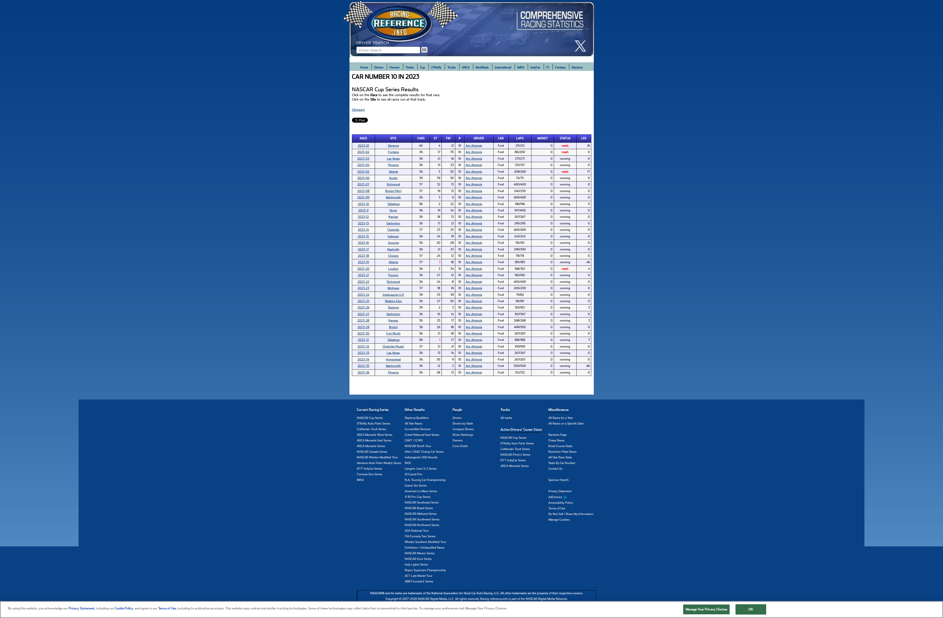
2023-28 (363, 320)
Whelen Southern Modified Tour (425, 542)
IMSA (520, 67)
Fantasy (560, 67)
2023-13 (363, 223)
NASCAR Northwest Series (422, 525)
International (503, 67)
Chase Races (556, 440)
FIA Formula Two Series (420, 536)
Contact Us (555, 468)
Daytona (393, 145)
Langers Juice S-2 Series (421, 468)
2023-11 (363, 210)
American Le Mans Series (421, 491)
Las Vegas (393, 158)
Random (577, 67)
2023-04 (363, 165)
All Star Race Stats (560, 457)
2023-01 (363, 145)
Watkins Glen (393, 301)
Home (364, 67)
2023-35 (363, 366)
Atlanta (393, 171)
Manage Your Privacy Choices (706, 609)
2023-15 (363, 236)
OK (751, 609)
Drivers (378, 67)
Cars (421, 138)
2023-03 (363, 158)
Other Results (415, 410)
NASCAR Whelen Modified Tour (377, 457)
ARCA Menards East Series (374, 440)
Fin (448, 138)
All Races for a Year (560, 418)
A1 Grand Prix (413, 474)
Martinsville (393, 197)
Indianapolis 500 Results (421, 457)
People (457, 410)
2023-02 (363, 152)
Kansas (393, 217)
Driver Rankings (463, 435)
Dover (393, 210)
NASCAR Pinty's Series (515, 454)
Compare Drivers (463, 429)
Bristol (393, 327)
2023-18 (363, 256)
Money (542, 138)
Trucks (451, 67)
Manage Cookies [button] (559, 519)
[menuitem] (572, 497)
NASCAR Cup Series (370, 418)
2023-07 (363, 184)
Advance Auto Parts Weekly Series (379, 463)
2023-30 (363, 333)
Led (583, 138)
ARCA (466, 67)
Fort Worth (393, 333)
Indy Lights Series (416, 564)
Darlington (393, 223)
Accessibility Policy (560, 502)
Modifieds (482, 67)
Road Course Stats (560, 446)
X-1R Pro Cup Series (417, 497)
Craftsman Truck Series (371, 429)
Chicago (393, 256)
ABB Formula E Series (419, 581)
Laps (520, 138)
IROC (408, 463)
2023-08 (363, 191)
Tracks (410, 67)
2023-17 (363, 249)
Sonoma (393, 243)
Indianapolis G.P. (393, 294)
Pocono (393, 275)
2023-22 (363, 281)
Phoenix (393, 165)
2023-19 (363, 262)
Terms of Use (556, 508)
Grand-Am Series (416, 485)
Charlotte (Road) (393, 346)
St (435, 138)
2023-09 (363, 197)
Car (501, 138)
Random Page (557, 435)
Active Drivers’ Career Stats (521, 429)
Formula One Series (369, 474)
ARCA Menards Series (371, 446)
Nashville (393, 249)
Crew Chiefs (460, 446)
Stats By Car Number (561, 463)
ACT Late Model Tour (418, 576)
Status (565, 138)
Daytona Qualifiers (417, 418)
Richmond (393, 184)
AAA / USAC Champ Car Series (424, 451)
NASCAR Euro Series (418, 559)
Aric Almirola (474, 145)
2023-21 (363, 275)
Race (363, 138)
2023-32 (363, 346)
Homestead (393, 359)
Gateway (393, 236)
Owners (394, 67)
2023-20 (363, 268)
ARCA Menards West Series (374, 435)
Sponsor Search (558, 480)
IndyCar (535, 67)
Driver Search (372, 43)
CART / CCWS (414, 440)
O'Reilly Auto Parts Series (373, 423)
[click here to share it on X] (582, 46)
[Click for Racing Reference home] (472, 28)
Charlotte (393, 230)
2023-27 (363, 314)
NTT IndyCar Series (369, 468)
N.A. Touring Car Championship (425, 480)
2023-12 (363, 217)
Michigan (393, 288)
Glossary (358, 110)
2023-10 (363, 204)
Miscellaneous (558, 410)
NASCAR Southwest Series (422, 519)
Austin (393, 178)
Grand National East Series (422, 435)
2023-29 (363, 327)
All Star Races (413, 423)
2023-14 (363, 230)
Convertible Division (418, 429)
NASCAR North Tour (418, 446)
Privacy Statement (560, 491)
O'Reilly (436, 67)
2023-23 (363, 288)
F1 (547, 67)
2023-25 (363, 301)
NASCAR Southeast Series (422, 502)
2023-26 (363, 307)
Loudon (393, 268)
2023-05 (363, 171)
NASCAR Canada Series (372, 451)
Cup (422, 67)
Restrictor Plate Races (562, 451)
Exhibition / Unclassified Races (424, 547)
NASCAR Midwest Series (421, 513)
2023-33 (363, 353)
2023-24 (363, 294)
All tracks (506, 418)
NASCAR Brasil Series (419, 508)
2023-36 (363, 372)
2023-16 (363, 243)
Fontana (393, 152)
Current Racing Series (373, 410)
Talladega (393, 204)
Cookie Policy (124, 608)
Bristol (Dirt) (393, 191)
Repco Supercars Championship (425, 570)
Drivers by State (463, 423)
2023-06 (363, 178)
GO (424, 50)
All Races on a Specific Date (566, 423)
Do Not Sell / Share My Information (571, 514)
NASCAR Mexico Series (420, 553)
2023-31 (363, 340)
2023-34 (363, 359)
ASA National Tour (417, 530)
